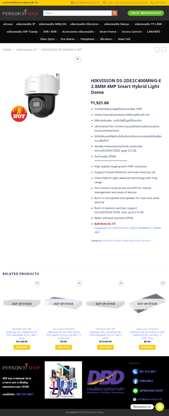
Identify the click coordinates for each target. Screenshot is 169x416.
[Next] (166, 318)
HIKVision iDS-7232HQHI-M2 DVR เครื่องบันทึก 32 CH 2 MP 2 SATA (105, 335)
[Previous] (2, 318)
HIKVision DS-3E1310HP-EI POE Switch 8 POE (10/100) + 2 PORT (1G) (147, 335)
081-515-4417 (25, 394)
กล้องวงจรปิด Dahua (116, 24)
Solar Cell (124, 39)
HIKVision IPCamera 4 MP (61, 49)
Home (7, 49)
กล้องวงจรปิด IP (25, 24)
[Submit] (114, 13)
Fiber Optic (47, 39)
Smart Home (108, 32)
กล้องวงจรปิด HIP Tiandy (22, 32)
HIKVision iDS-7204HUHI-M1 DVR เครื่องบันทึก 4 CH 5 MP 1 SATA (21, 335)
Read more (22, 347)
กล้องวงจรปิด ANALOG (52, 24)
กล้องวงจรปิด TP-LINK (148, 24)
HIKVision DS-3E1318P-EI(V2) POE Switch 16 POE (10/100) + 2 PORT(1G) (63, 335)
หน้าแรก (8, 24)
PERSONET (146, 381)
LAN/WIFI (153, 32)
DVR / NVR (49, 32)
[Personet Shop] (20, 13)
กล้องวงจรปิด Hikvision (84, 24)
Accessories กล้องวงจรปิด (78, 32)
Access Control (131, 32)
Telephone (87, 39)
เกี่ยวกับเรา (106, 39)
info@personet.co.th (149, 399)
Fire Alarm (67, 39)
